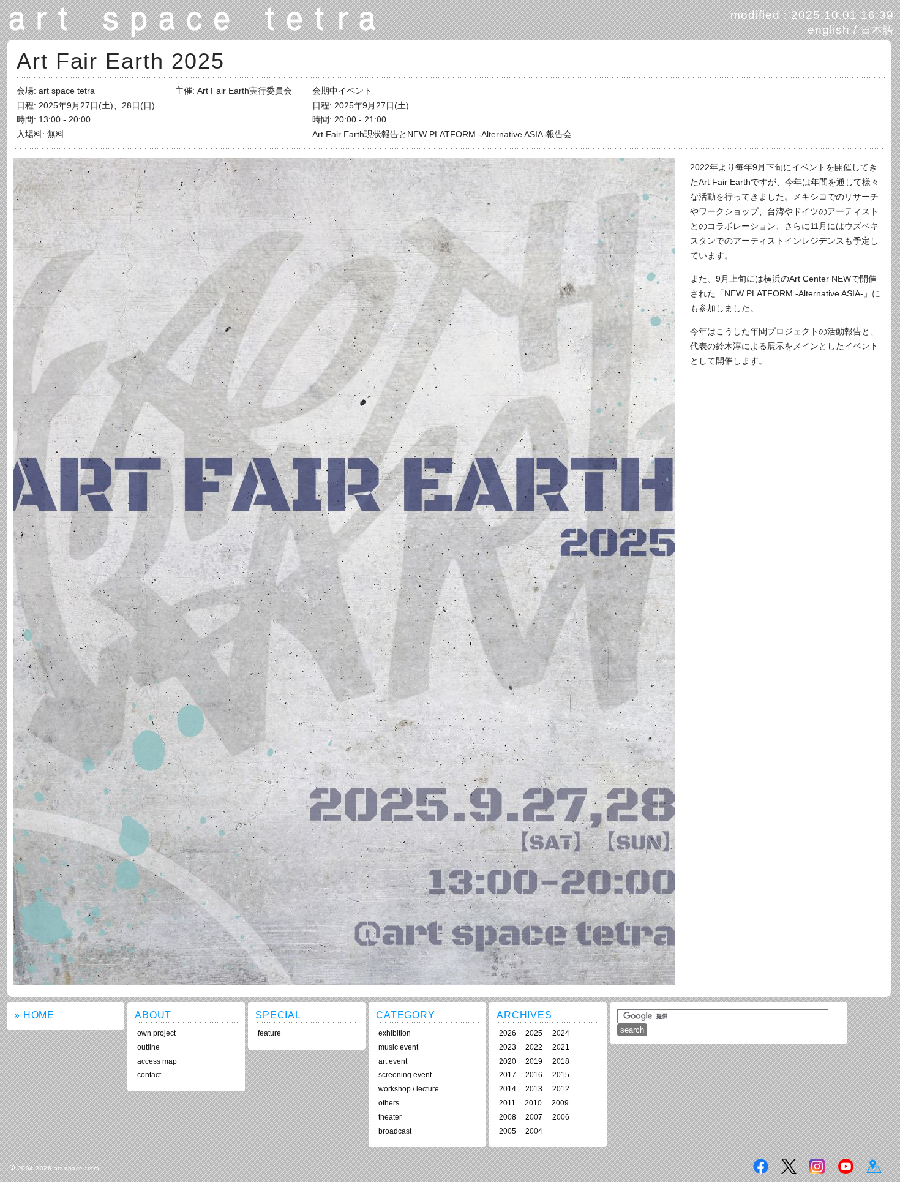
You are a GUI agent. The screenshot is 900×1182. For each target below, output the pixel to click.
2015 (560, 1075)
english (829, 29)
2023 (507, 1047)
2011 (507, 1103)
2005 (507, 1131)
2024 (560, 1033)
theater (390, 1117)
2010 (533, 1103)
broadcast (394, 1131)
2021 (560, 1047)
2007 (533, 1117)
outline (148, 1047)
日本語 (877, 30)
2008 (507, 1117)
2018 (560, 1061)
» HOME (34, 1015)
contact (149, 1075)
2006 (560, 1117)
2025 (533, 1033)
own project (156, 1033)
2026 (507, 1033)
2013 (533, 1089)
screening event (405, 1075)
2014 (507, 1089)
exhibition (394, 1033)
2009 (560, 1103)
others (388, 1103)
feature (269, 1033)
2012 (560, 1089)
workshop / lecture (408, 1089)
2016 (533, 1075)
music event (398, 1047)
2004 (533, 1131)
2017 (507, 1075)
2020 (507, 1061)
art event (392, 1061)
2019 (533, 1061)
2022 (533, 1047)
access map (157, 1061)
